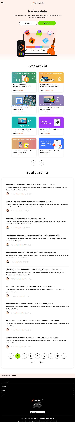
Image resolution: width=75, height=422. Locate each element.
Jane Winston (19, 211)
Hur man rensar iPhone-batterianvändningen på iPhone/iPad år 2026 (23, 86)
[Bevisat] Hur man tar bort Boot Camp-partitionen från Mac (29, 202)
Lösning (7, 375)
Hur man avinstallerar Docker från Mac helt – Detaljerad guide (30, 185)
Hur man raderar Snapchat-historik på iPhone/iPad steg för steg (23, 151)
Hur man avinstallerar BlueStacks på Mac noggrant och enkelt (50, 108)
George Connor (20, 228)
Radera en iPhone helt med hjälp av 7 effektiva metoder (49, 130)
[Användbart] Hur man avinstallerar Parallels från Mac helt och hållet (33, 236)
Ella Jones (20, 90)
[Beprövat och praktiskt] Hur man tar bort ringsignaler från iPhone (32, 338)
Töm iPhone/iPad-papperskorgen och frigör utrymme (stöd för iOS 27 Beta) (22, 130)
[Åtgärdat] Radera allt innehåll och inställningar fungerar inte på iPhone (34, 270)
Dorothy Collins (49, 90)
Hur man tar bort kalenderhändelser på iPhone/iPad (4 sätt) (23, 108)
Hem (2, 375)
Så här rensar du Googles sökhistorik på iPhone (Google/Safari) (50, 151)
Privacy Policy (50, 421)
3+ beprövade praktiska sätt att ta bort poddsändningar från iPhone (32, 321)
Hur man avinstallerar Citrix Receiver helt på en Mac (26, 219)
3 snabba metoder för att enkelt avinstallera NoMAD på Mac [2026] (49, 85)
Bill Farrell (47, 112)
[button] (33, 163)
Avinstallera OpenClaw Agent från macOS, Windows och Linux (30, 287)
